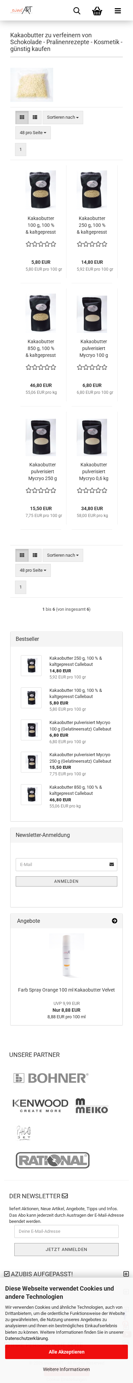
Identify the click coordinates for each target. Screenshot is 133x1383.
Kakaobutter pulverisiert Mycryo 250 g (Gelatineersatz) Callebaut (43, 472)
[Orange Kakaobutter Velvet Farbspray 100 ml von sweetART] (66, 955)
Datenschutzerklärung (26, 1338)
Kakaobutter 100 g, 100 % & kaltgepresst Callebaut (41, 225)
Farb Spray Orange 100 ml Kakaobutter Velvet (66, 990)
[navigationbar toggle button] (117, 10)
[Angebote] (114, 921)
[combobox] (63, 117)
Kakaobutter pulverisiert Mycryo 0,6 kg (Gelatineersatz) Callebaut (94, 472)
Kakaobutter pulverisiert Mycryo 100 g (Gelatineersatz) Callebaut (94, 349)
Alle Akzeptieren (67, 1352)
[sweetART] (18, 10)
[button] (22, 117)
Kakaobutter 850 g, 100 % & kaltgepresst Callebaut (41, 349)
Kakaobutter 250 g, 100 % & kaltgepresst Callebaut (92, 225)
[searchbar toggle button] (76, 10)
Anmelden (66, 881)
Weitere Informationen (66, 1369)
